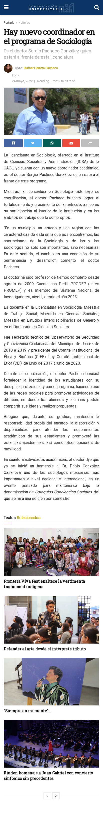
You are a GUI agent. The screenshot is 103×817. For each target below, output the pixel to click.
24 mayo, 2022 (22, 81)
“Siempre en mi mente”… (27, 710)
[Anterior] (47, 795)
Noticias (24, 22)
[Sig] (56, 795)
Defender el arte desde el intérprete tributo (45, 648)
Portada (9, 22)
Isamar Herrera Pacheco (41, 68)
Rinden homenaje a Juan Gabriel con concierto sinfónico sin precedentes (48, 775)
